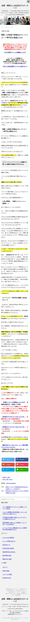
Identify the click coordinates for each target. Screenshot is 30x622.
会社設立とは (6, 544)
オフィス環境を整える (8, 541)
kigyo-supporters (11, 483)
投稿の (5, 570)
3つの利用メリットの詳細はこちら (15, 52)
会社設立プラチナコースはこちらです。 (14, 416)
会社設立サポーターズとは (12, 589)
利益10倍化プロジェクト (15, 614)
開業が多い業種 (6, 477)
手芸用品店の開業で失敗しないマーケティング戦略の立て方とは (14, 518)
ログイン (5, 567)
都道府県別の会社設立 (8, 552)
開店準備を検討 (6, 555)
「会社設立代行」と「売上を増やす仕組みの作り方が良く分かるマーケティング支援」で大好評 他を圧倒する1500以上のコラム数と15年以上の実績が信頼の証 (15, 606)
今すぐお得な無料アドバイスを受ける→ (15, 66)
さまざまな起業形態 (8, 537)
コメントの (7, 574)
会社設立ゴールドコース (14, 592)
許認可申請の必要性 (8, 548)
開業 (7, 479)
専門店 (4, 479)
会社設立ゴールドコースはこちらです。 (14, 427)
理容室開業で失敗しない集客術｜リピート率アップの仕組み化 (14, 523)
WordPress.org (6, 577)
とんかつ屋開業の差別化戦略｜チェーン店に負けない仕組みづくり (14, 512)
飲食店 (10, 479)
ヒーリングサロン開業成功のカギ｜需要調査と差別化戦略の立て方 (14, 528)
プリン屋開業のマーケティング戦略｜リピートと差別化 (14, 507)
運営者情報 (17, 595)
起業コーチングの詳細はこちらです (14, 402)
